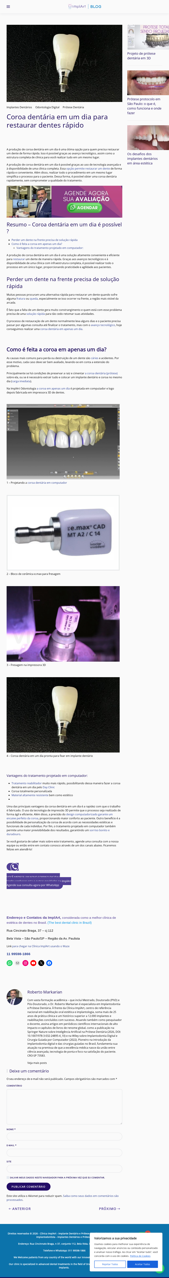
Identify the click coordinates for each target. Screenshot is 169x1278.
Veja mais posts (37, 1063)
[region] (126, 1252)
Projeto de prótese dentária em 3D (141, 55)
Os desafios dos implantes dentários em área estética (142, 158)
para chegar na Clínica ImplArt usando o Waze (40, 946)
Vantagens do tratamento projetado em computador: (50, 248)
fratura (21, 298)
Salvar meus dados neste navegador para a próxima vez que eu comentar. (57, 1177)
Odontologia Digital (47, 107)
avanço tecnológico (103, 325)
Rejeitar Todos (110, 1264)
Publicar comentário (29, 1186)
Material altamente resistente (30, 795)
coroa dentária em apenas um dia (61, 329)
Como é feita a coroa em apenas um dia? (37, 244)
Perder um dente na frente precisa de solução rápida (45, 240)
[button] (8, 6)
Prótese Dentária (73, 107)
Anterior (21, 1208)
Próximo (108, 1208)
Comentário (14, 1085)
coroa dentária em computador (47, 482)
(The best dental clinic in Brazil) (70, 922)
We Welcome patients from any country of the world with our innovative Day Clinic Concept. (64, 1257)
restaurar (19, 259)
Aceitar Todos (142, 1264)
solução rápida (35, 314)
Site (9, 1161)
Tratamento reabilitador (27, 783)
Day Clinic (49, 787)
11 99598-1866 (18, 954)
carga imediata (21, 381)
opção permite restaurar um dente (88, 168)
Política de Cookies (140, 1256)
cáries (94, 358)
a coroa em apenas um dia (53, 388)
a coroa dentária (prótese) (101, 373)
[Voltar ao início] (84, 6)
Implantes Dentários (19, 107)
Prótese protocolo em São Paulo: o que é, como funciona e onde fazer (144, 106)
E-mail (12, 1145)
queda (34, 298)
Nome (11, 1129)
